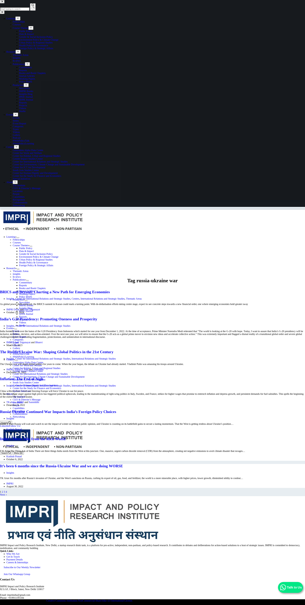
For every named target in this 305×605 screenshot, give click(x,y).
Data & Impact (26, 251)
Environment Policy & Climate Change (38, 256)
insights (16, 274)
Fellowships (19, 239)
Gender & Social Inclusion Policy (36, 254)
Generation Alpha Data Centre (28, 362)
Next (3, 494)
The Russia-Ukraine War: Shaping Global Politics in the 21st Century (56, 352)
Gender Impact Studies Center (28, 371)
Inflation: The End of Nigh (21, 379)
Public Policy (25, 248)
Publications (19, 279)
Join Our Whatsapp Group (17, 574)
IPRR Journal (26, 311)
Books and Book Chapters (32, 288)
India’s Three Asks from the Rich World (32, 439)
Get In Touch (13, 556)
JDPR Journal (26, 314)
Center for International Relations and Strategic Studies (40, 374)
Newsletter (24, 302)
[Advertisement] (152, 252)
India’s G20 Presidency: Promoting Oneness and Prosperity (48, 319)
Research (11, 268)
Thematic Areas (20, 271)
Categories (18, 339)
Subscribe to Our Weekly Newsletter (22, 567)
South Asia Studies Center (26, 382)
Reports (23, 285)
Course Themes (20, 245)
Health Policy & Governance (33, 262)
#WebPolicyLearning (23, 356)
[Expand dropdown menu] (18, 237)
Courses (17, 242)
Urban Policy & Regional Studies (36, 259)
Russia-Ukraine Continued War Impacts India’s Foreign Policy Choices (58, 412)
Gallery (16, 348)
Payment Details (14, 559)
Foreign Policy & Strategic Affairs (36, 265)
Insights (10, 298)
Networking (19, 416)
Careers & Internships (17, 562)
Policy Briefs (25, 296)
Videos (22, 322)
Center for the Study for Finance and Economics (37, 388)
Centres (75, 298)
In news (17, 276)
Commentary (25, 282)
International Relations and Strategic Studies (103, 298)
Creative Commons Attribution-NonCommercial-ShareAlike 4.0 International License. (89, 600)
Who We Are (13, 553)
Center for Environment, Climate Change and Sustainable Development (49, 376)
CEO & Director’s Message (27, 399)
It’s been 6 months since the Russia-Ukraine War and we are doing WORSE (61, 466)
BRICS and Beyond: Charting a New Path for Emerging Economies (55, 292)
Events (9, 328)
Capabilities (18, 408)
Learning (10, 236)
